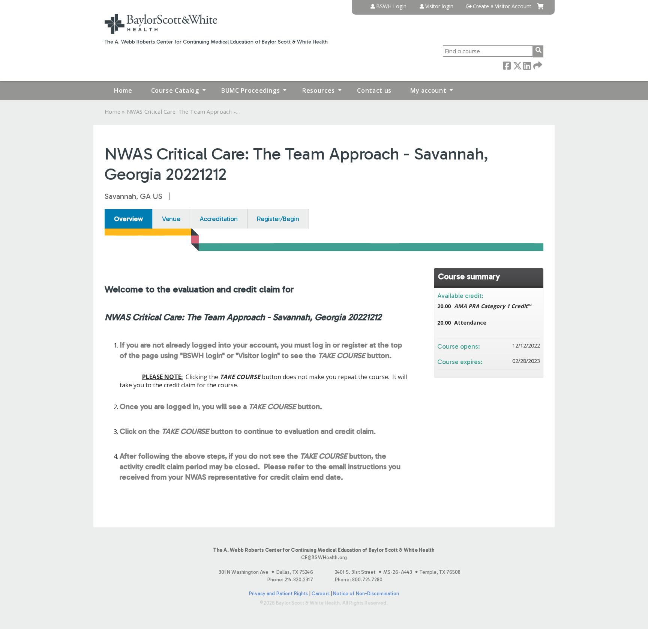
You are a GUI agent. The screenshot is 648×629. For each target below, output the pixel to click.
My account (428, 90)
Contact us (374, 90)
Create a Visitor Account (502, 6)
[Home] (161, 23)
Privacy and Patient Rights (278, 593)
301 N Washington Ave (266, 572)
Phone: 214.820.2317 (290, 579)
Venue (171, 219)
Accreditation (219, 219)
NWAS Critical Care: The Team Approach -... (183, 111)
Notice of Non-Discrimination (366, 593)
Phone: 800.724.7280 (358, 579)
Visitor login (439, 6)
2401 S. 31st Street (397, 572)
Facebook (506, 65)
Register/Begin (278, 219)
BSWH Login (391, 6)
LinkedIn (527, 65)
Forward (537, 65)
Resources (318, 90)
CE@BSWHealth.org (324, 557)
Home (123, 90)
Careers (321, 593)
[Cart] (540, 9)
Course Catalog (175, 90)
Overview (128, 219)
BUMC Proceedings (250, 90)
